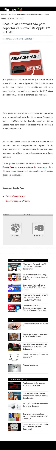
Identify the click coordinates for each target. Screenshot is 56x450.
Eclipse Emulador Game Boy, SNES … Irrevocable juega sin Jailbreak (35, 276)
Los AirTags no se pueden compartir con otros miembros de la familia (35, 395)
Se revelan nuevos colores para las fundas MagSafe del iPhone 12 (35, 416)
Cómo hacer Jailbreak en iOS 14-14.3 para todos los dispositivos (34, 266)
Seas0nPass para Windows (18, 200)
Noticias (12, 14)
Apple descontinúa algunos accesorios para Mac (34, 384)
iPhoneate (12, 9)
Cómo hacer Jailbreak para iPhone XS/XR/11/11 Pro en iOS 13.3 (34, 287)
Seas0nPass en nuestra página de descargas (25, 167)
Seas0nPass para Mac (16, 196)
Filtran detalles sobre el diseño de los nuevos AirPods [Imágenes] (35, 426)
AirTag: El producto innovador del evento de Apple (35, 405)
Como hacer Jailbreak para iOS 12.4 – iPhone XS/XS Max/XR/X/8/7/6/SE (35, 297)
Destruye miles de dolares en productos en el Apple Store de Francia (35, 346)
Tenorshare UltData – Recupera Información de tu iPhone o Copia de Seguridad (34, 307)
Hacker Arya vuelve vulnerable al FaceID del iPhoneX (35, 335)
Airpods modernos (30, 365)
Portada (4, 14)
